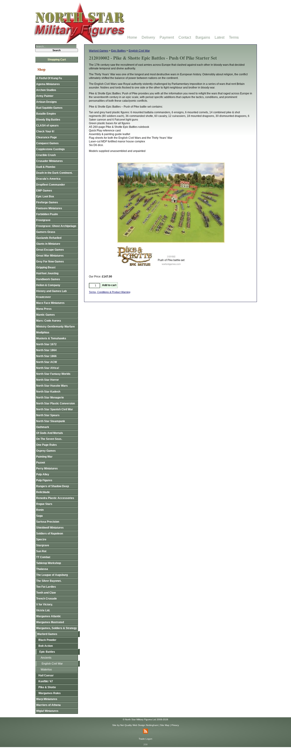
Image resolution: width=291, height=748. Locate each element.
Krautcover (43, 297)
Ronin (40, 509)
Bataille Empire (46, 113)
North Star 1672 (46, 344)
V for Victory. (44, 604)
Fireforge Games (47, 202)
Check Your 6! (45, 131)
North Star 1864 (46, 350)
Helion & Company (48, 285)
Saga (39, 515)
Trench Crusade (46, 598)
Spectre (41, 539)
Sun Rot (41, 551)
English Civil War (139, 50)
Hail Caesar (46, 675)
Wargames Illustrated (50, 622)
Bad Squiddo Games (49, 107)
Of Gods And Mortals (49, 433)
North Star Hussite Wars (52, 385)
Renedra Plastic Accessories (55, 498)
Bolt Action (45, 645)
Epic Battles (118, 50)
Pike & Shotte (47, 687)
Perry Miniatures (47, 468)
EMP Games (44, 190)
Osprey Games (46, 450)
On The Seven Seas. (49, 439)
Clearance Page (46, 137)
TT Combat (43, 557)
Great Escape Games (50, 249)
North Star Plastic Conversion (55, 403)
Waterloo (46, 669)
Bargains (203, 37)
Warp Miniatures (46, 699)
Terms (234, 37)
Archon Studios (46, 90)
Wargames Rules (49, 693)
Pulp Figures (44, 480)
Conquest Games (47, 143)
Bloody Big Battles (48, 119)
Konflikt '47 (45, 681)
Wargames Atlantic (48, 616)
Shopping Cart (57, 59)
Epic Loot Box (45, 196)
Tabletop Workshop (48, 563)
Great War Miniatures (50, 255)
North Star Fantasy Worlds (53, 373)
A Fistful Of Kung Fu (49, 78)
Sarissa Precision (47, 521)
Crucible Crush (46, 155)
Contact (184, 37)
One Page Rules (46, 444)
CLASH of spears (47, 125)
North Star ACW (46, 362)
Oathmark (42, 427)
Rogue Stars (44, 504)
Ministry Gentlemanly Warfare (55, 326)
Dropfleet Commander (50, 184)
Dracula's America (48, 178)
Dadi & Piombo (45, 167)
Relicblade (43, 492)
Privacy (175, 725)
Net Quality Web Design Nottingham (139, 725)
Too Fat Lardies (46, 586)
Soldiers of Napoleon (49, 533)
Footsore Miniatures (49, 208)
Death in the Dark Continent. (54, 172)
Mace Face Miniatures (50, 303)
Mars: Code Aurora (48, 320)
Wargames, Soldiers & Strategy (56, 628)
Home (132, 37)
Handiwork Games (48, 279)
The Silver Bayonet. (48, 580)
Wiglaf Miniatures (47, 711)
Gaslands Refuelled (48, 237)
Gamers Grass (45, 232)
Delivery (148, 37)
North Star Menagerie (50, 397)
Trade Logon (145, 739)
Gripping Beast (45, 267)
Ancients (46, 657)
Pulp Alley (42, 474)
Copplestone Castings (50, 149)
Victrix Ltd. (43, 610)
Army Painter (44, 96)
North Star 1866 (46, 356)
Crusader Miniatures (49, 161)
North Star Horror (47, 379)
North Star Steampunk (50, 421)
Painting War (44, 456)
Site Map (164, 725)
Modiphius (42, 332)
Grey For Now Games (50, 261)
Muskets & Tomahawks (51, 338)
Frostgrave (43, 220)
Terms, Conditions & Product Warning (109, 292)
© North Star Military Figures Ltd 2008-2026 (145, 719)
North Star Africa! (47, 368)
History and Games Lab (51, 291)
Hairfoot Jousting (47, 273)
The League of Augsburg (52, 575)
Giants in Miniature (48, 243)
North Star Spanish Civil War (54, 409)
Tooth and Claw (46, 592)
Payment (167, 37)
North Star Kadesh (48, 391)
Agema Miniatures (48, 84)
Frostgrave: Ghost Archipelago (56, 226)
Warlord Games (98, 50)
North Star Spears (48, 415)
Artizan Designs (46, 101)
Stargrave (42, 545)
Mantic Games (45, 314)
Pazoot (40, 462)
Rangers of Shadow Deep (52, 486)
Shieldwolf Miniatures (50, 527)
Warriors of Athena (48, 705)
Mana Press (44, 308)
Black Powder (47, 640)
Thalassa (42, 569)
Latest (219, 37)
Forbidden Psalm (47, 214)
